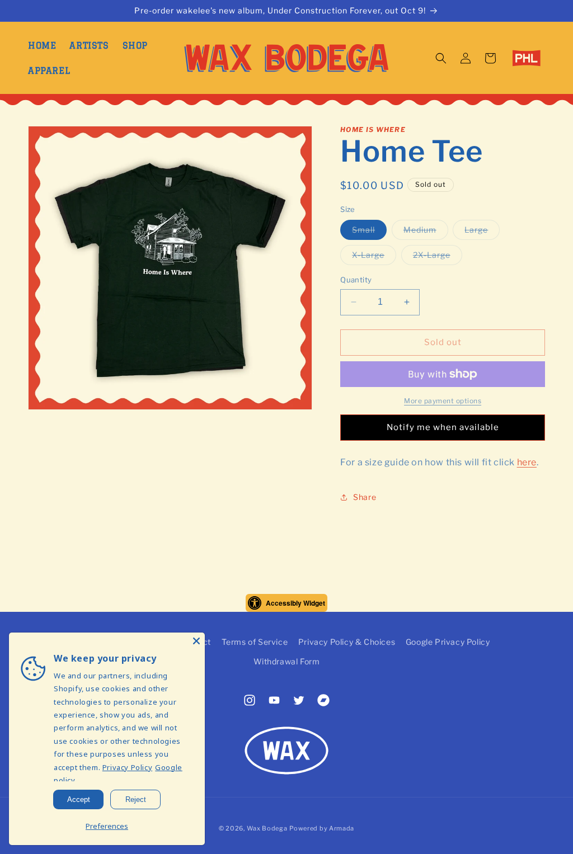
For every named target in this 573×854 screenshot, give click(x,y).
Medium (425, 232)
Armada (341, 828)
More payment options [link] (442, 401)
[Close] (196, 641)
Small (369, 232)
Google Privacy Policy (448, 642)
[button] (441, 58)
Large (482, 232)
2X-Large (437, 257)
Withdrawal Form (286, 661)
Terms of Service (255, 642)
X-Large (374, 257)
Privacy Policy (127, 767)
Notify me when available (443, 427)
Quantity (356, 279)
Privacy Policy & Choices (346, 642)
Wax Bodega (267, 828)
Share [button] (364, 497)
